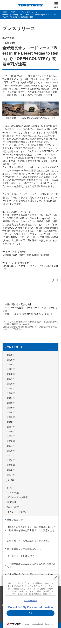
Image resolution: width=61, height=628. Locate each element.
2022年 (11, 373)
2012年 (11, 421)
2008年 (11, 441)
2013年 (11, 417)
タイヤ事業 (13, 492)
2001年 (11, 474)
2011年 (11, 426)
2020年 (11, 383)
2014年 (11, 412)
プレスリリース (27, 12)
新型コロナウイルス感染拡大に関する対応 (28, 541)
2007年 (11, 445)
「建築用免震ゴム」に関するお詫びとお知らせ (31, 574)
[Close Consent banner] (55, 577)
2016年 (11, 402)
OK (30, 613)
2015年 (11, 407)
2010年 (11, 431)
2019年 (11, 388)
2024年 (11, 364)
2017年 (11, 397)
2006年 (11, 450)
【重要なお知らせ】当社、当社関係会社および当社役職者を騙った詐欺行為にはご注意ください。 (31, 530)
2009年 (11, 436)
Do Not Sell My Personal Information (30, 607)
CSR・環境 (13, 506)
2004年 (11, 460)
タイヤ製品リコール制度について (24, 548)
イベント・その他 (16, 511)
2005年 (11, 455)
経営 (9, 487)
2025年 (11, 359)
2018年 (11, 393)
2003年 (11, 465)
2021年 (11, 378)
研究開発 (11, 502)
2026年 (11, 354)
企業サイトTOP (8, 12)
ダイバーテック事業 (17, 497)
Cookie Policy (30, 601)
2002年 (11, 469)
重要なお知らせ (15, 519)
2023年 (11, 369)
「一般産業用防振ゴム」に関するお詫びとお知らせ (31, 565)
